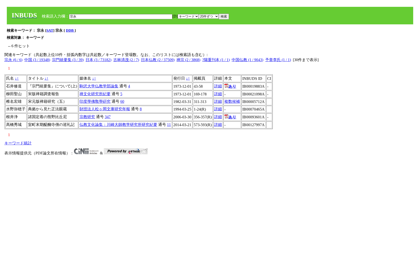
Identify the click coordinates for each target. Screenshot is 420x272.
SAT (49, 30)
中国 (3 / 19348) (37, 60)
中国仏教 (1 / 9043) (247, 60)
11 (169, 124)
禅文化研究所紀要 (95, 94)
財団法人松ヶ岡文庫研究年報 (104, 109)
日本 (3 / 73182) (98, 60)
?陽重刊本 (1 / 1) (216, 60)
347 (108, 117)
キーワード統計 (18, 143)
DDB (70, 30)
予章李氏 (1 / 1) (278, 60)
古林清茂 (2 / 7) (126, 60)
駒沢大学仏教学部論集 (98, 86)
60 (122, 101)
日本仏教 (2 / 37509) (158, 60)
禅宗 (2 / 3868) (188, 60)
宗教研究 (87, 117)
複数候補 (232, 101)
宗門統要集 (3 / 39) (68, 60)
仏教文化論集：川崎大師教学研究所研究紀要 (118, 124)
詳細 (218, 86)
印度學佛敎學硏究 (95, 101)
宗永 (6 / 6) (13, 60)
